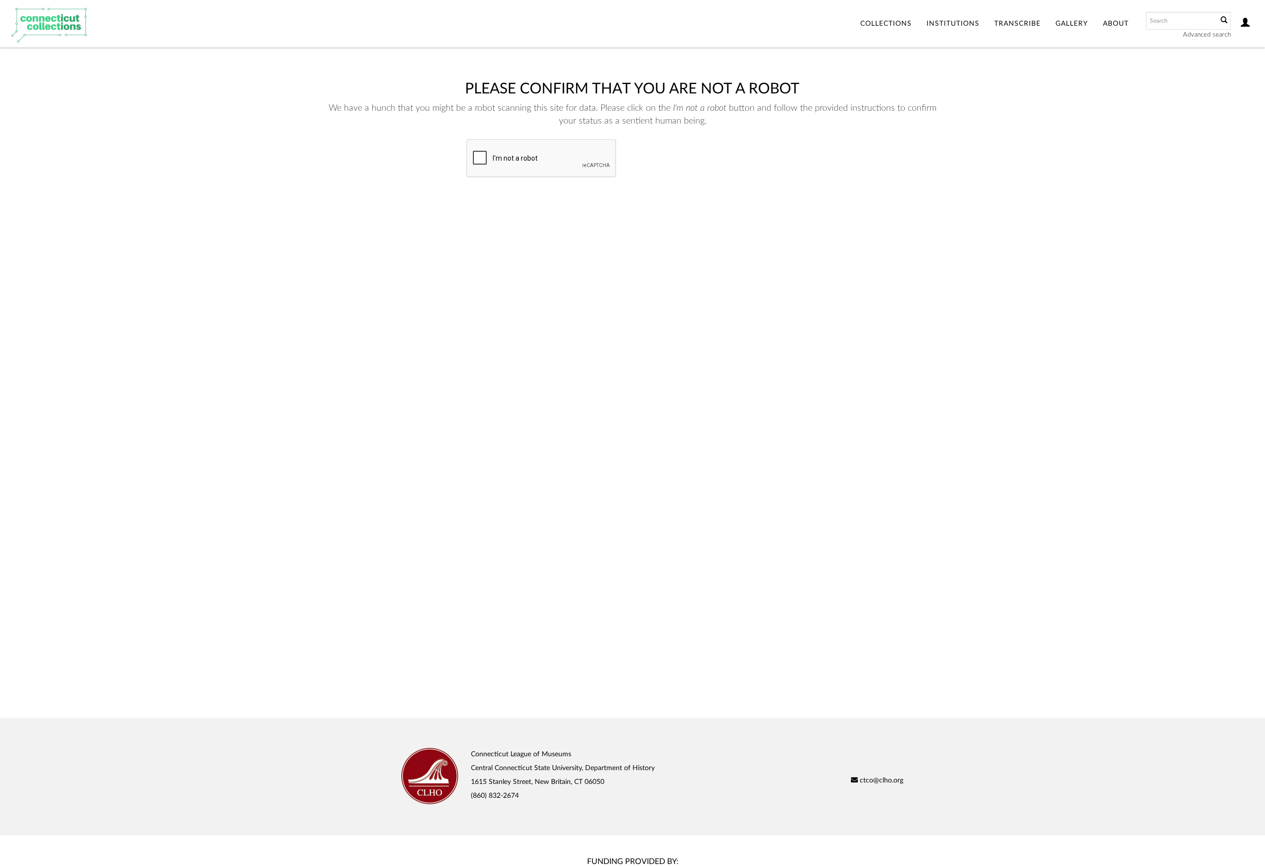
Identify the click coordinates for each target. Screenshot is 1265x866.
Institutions (953, 23)
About (1116, 23)
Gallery (1071, 23)
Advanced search (1207, 35)
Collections (886, 23)
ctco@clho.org (880, 780)
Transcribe (1017, 23)
